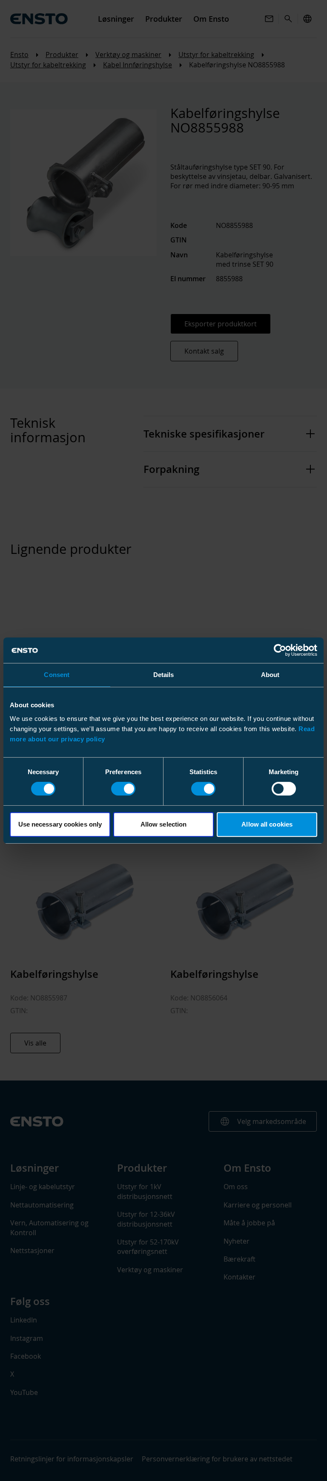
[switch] (123, 788)
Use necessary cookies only (60, 824)
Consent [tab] (56, 674)
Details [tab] (163, 674)
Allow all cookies (267, 824)
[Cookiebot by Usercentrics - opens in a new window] (280, 650)
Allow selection (164, 824)
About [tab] (270, 674)
